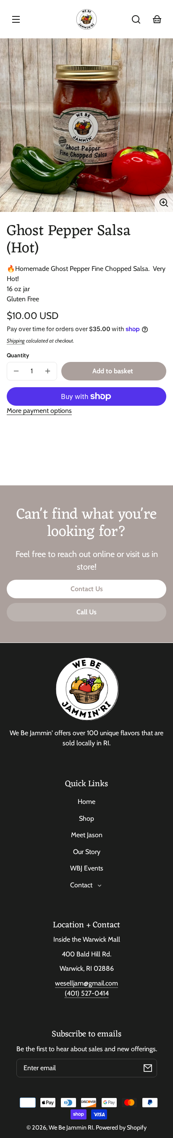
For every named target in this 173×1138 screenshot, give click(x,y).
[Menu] (16, 19)
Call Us (86, 612)
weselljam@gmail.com (86, 983)
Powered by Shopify (121, 1127)
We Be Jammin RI (71, 1127)
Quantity (18, 355)
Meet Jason (86, 835)
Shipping (16, 340)
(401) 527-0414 (87, 993)
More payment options (39, 411)
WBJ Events (86, 868)
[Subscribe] (148, 1068)
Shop (86, 818)
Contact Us (87, 589)
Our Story (86, 852)
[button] (136, 19)
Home (86, 802)
